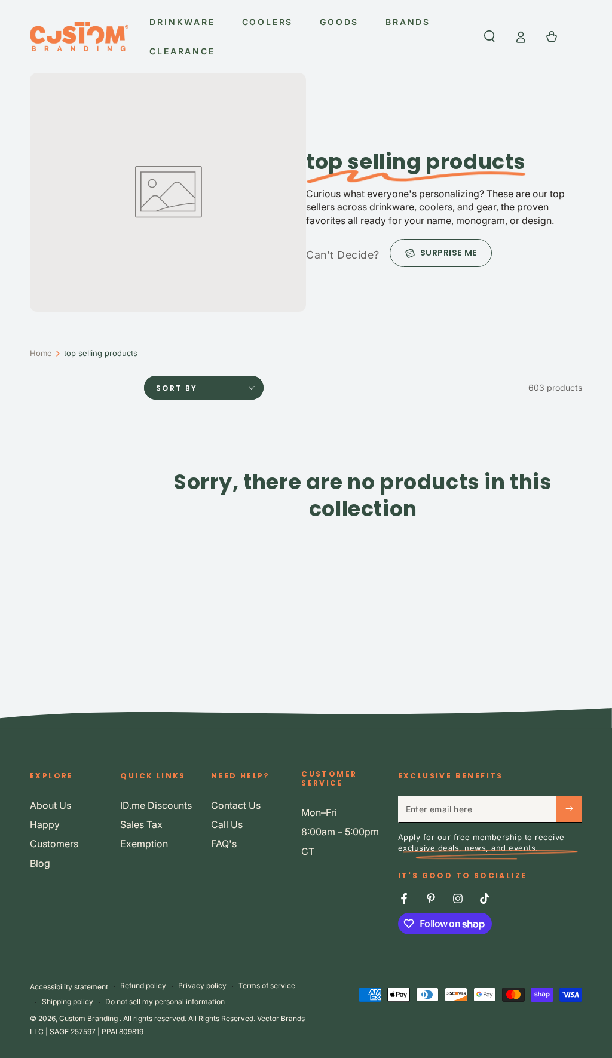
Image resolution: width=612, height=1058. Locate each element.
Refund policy (143, 985)
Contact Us (236, 805)
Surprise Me (448, 253)
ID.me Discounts (156, 805)
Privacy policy (202, 985)
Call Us (227, 824)
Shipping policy (67, 1001)
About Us (50, 805)
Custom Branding (89, 1018)
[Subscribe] (569, 809)
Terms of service (266, 985)
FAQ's (224, 844)
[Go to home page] (79, 36)
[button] (489, 36)
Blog (40, 863)
